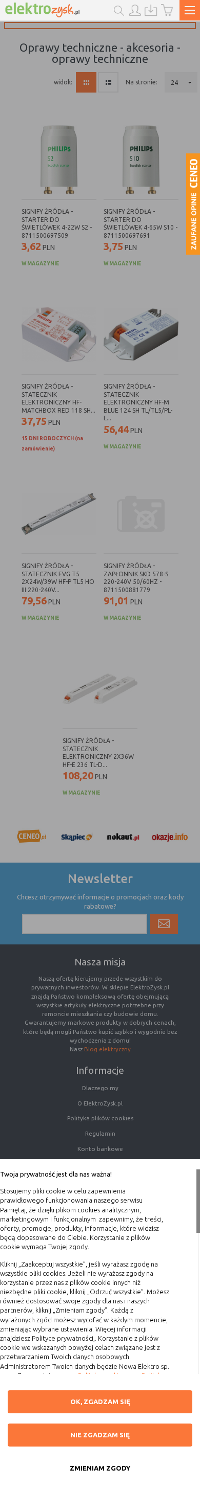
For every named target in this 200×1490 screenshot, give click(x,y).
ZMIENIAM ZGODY (100, 1468)
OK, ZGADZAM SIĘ (100, 1401)
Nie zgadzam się (100, 1434)
